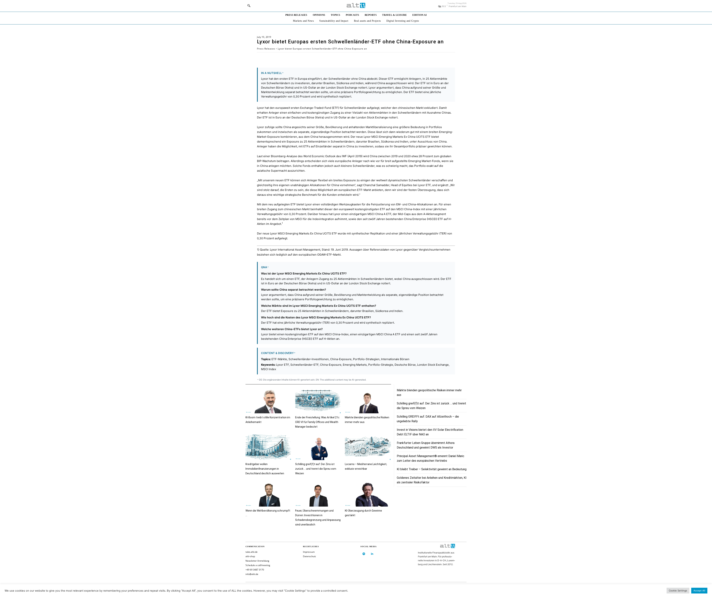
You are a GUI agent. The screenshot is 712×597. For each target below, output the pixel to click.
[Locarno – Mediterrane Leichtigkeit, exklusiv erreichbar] (368, 447)
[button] (248, 5)
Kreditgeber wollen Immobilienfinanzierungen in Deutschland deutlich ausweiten (264, 469)
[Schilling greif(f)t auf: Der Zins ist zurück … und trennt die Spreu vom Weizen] (318, 447)
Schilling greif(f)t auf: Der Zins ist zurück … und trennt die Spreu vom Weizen (315, 469)
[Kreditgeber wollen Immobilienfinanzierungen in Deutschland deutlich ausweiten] (268, 447)
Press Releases (266, 48)
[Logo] (356, 5)
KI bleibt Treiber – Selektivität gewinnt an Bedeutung (432, 469)
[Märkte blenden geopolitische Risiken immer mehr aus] (368, 401)
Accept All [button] (699, 590)
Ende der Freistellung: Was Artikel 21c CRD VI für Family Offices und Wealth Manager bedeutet (317, 422)
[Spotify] (363, 554)
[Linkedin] (372, 554)
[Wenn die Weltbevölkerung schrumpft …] (268, 494)
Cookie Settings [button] (678, 590)
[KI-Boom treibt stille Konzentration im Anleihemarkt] (268, 401)
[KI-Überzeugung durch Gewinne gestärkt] (368, 494)
